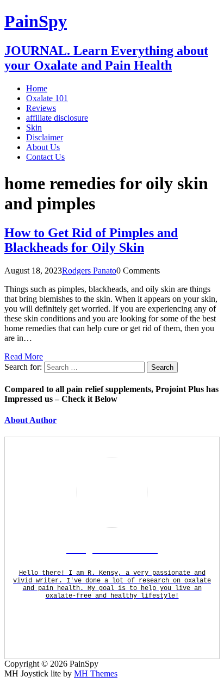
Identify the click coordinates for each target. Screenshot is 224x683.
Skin (34, 127)
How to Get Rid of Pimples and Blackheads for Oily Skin (91, 240)
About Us (43, 147)
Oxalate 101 (47, 98)
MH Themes (95, 673)
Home (36, 88)
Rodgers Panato (89, 270)
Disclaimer (44, 137)
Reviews (41, 108)
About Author (30, 420)
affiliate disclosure (57, 117)
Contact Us (45, 157)
